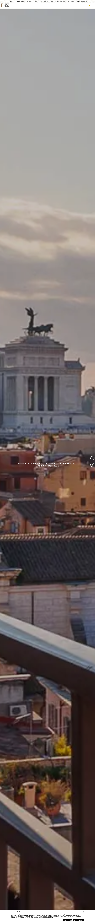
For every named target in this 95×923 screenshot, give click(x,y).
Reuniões (50, 5)
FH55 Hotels (10, 1)
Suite (34, 5)
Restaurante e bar (42, 5)
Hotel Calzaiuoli (29, 1)
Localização (58, 5)
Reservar (74, 5)
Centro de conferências (82, 1)
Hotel (23, 5)
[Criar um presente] (92, 465)
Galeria (64, 5)
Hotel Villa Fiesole (39, 1)
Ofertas (69, 5)
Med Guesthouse (71, 1)
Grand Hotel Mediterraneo (60, 1)
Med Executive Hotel (48, 1)
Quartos (29, 5)
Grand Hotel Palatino (20, 1)
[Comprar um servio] (92, 458)
